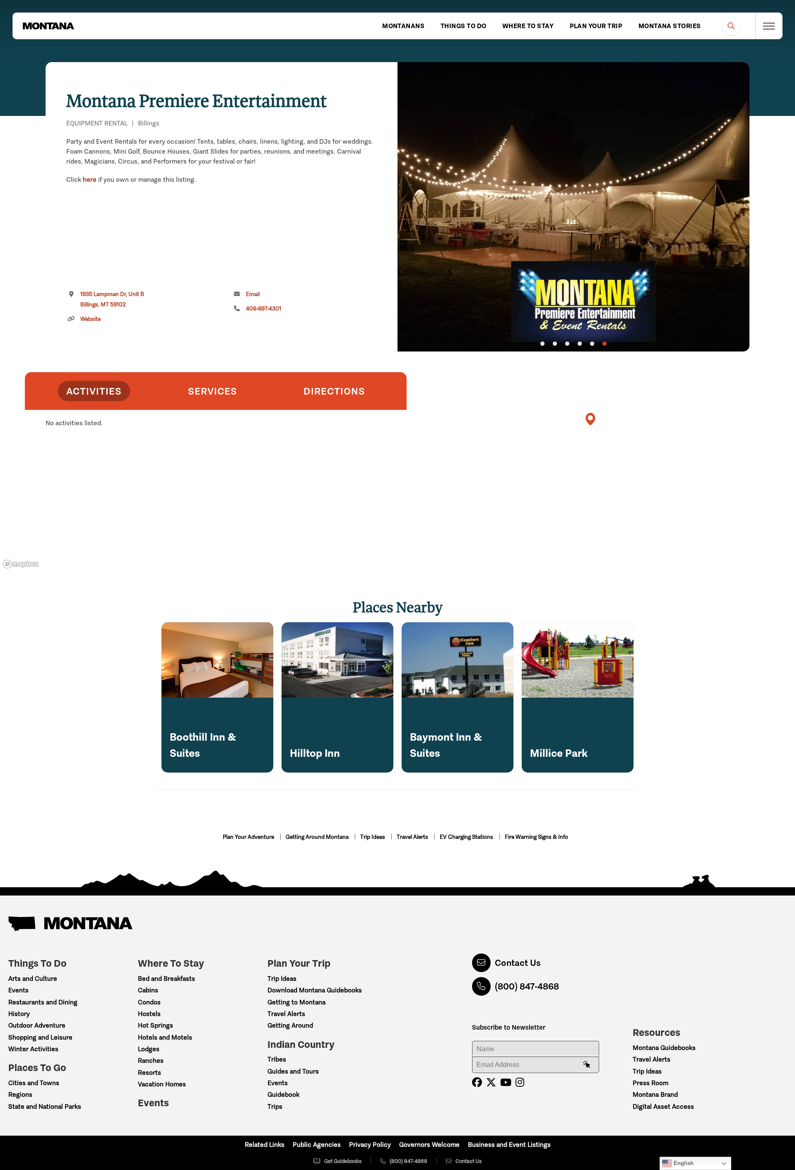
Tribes (276, 1059)
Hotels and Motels (165, 1037)
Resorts (149, 1072)
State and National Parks (44, 1106)
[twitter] (491, 1082)
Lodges (148, 1049)
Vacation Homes (162, 1084)
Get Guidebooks (342, 1161)
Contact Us (518, 962)
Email (253, 294)
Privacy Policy (370, 1144)
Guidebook (283, 1094)
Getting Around (290, 1025)
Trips (274, 1106)
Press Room (650, 1083)
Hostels (149, 1014)
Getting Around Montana (318, 836)
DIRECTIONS (334, 391)
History (19, 1014)
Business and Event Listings (509, 1144)
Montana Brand (655, 1094)
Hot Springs (155, 1025)
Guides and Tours (293, 1071)
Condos (149, 1002)
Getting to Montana (296, 1002)
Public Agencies (317, 1144)
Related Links (264, 1144)
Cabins (148, 990)
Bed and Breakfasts (166, 978)
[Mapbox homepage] (20, 564)
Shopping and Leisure (40, 1037)
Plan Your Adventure (249, 836)
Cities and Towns (33, 1083)
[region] (573, 206)
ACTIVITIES (94, 391)
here (89, 179)
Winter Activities (33, 1049)
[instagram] (520, 1082)
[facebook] (477, 1082)
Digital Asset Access (663, 1106)
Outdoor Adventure (36, 1025)
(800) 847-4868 (527, 986)
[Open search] (731, 26)
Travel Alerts (413, 836)
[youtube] (505, 1082)
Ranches (151, 1060)
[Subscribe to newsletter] (586, 1064)
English (683, 1163)
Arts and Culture (32, 978)
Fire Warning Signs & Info (536, 836)
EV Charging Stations (467, 836)
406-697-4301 (263, 308)
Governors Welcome (429, 1144)
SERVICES (212, 391)
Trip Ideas (373, 836)
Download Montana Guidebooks (314, 990)
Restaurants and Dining (42, 1002)
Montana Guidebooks (664, 1048)
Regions (20, 1094)
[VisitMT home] (48, 26)
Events (18, 990)
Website (90, 319)
